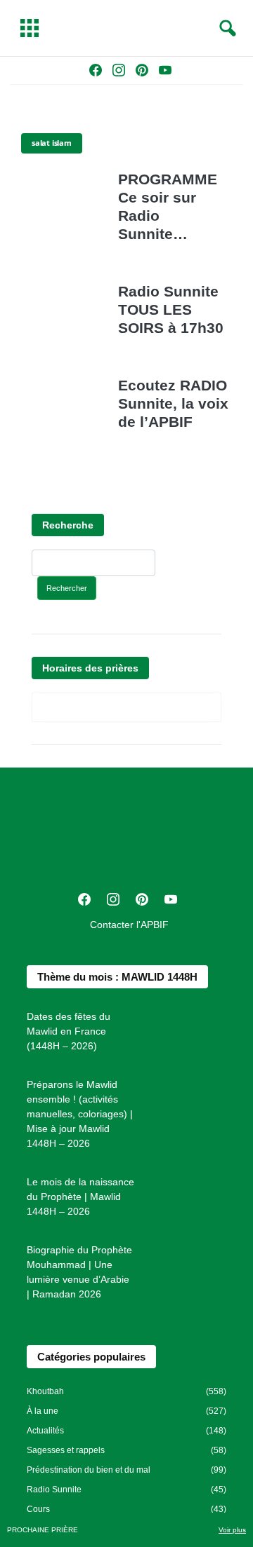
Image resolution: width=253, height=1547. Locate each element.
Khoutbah (45, 1391)
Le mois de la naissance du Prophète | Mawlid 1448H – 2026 (80, 1196)
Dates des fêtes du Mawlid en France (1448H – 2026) (68, 1031)
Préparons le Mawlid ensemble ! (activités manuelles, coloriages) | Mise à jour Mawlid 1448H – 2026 (80, 1114)
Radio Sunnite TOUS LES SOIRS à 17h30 (170, 309)
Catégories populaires (91, 1357)
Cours (38, 1509)
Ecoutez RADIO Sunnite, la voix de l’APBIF (173, 403)
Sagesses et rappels (66, 1450)
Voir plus (232, 1530)
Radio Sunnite (54, 1489)
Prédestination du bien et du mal (88, 1470)
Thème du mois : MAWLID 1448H (117, 977)
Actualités (45, 1431)
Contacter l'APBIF (129, 924)
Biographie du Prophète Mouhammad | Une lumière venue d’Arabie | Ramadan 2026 (79, 1272)
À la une (42, 1411)
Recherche (67, 525)
